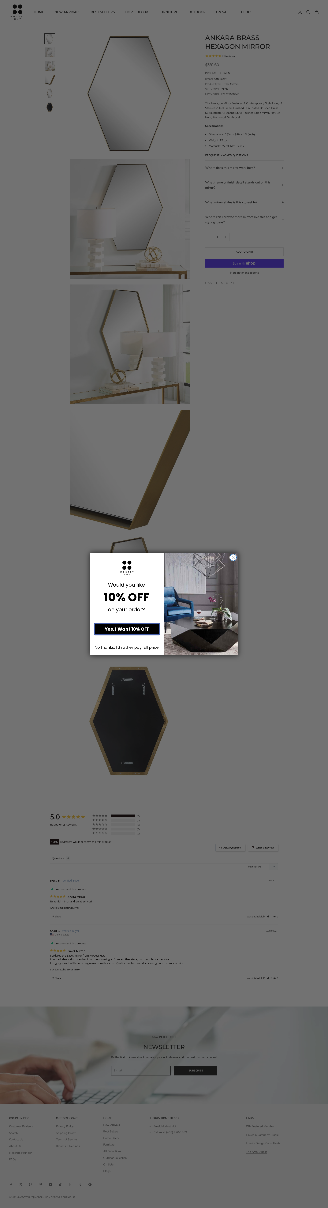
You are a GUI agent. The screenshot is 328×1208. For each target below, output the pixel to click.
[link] (127, 567)
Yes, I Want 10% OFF (127, 629)
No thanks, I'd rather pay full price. (127, 647)
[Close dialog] (233, 557)
